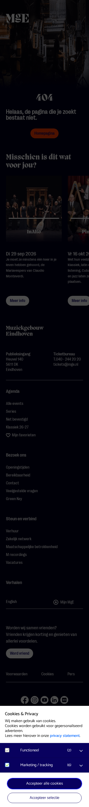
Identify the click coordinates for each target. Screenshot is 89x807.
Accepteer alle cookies (44, 783)
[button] (47, 750)
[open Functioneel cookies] (81, 751)
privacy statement (65, 735)
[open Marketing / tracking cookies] (81, 766)
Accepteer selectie (44, 797)
